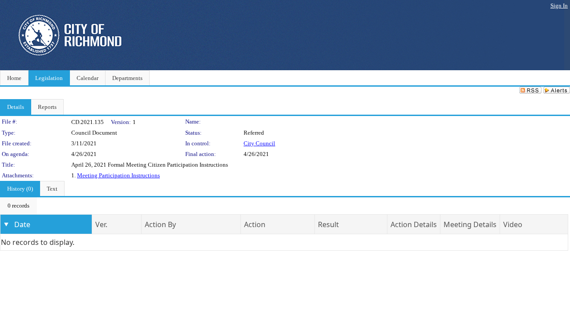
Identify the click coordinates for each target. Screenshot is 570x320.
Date (22, 224)
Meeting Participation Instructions (118, 175)
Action (254, 224)
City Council (259, 143)
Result (328, 224)
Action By (160, 224)
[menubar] (18, 205)
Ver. (101, 224)
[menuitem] (18, 206)
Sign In (559, 5)
